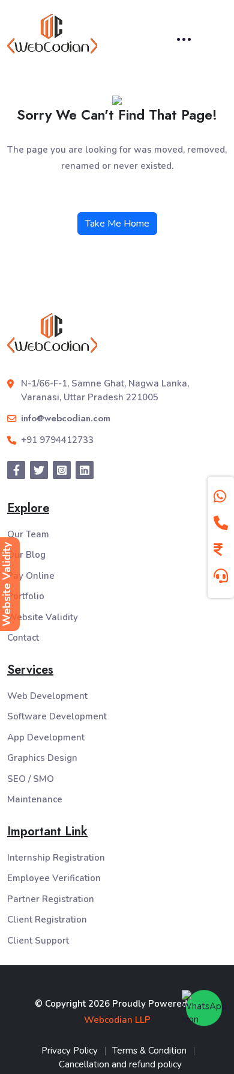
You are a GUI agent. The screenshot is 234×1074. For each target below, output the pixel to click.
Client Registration (47, 920)
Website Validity (42, 617)
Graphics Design (42, 758)
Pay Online (31, 576)
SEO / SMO (30, 779)
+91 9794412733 (57, 440)
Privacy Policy (69, 1051)
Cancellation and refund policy (120, 1064)
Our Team (28, 534)
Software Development (57, 716)
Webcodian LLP (117, 1020)
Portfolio (25, 596)
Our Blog (26, 555)
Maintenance (34, 799)
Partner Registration (50, 899)
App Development (46, 737)
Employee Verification (54, 878)
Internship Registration (56, 858)
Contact (23, 638)
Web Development (47, 696)
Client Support (38, 941)
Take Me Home (117, 223)
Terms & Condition (149, 1051)
